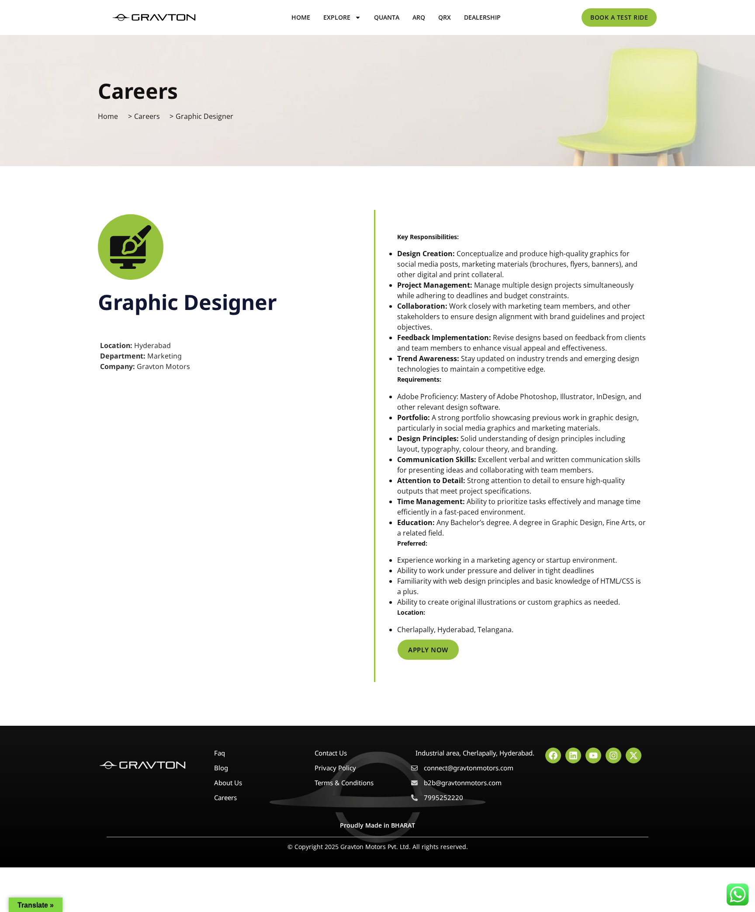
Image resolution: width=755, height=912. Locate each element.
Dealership (482, 17)
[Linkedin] (573, 755)
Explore (336, 17)
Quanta (386, 17)
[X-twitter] (633, 755)
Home (300, 17)
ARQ (418, 17)
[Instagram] (613, 755)
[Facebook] (553, 755)
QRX (444, 17)
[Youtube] (593, 755)
